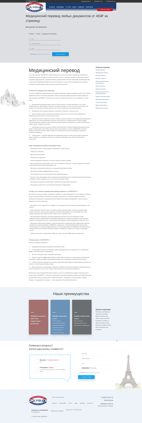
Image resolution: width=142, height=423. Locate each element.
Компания (60, 7)
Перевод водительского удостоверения (102, 82)
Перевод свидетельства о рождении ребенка (102, 92)
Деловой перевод (100, 69)
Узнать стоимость (105, 5)
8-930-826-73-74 (98, 1)
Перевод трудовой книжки (103, 96)
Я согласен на (40, 54)
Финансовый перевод (101, 105)
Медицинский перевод (102, 72)
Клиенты (81, 7)
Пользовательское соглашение (105, 406)
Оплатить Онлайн (105, 9)
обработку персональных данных (43, 54)
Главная (52, 7)
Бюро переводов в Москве (58, 397)
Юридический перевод (102, 108)
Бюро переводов (32, 1)
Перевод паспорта (101, 89)
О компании (62, 403)
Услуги (68, 7)
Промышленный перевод (102, 99)
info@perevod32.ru (86, 1)
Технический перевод (101, 102)
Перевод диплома (100, 86)
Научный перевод (100, 75)
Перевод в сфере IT (101, 78)
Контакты (89, 7)
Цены (74, 7)
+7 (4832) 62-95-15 (110, 1)
